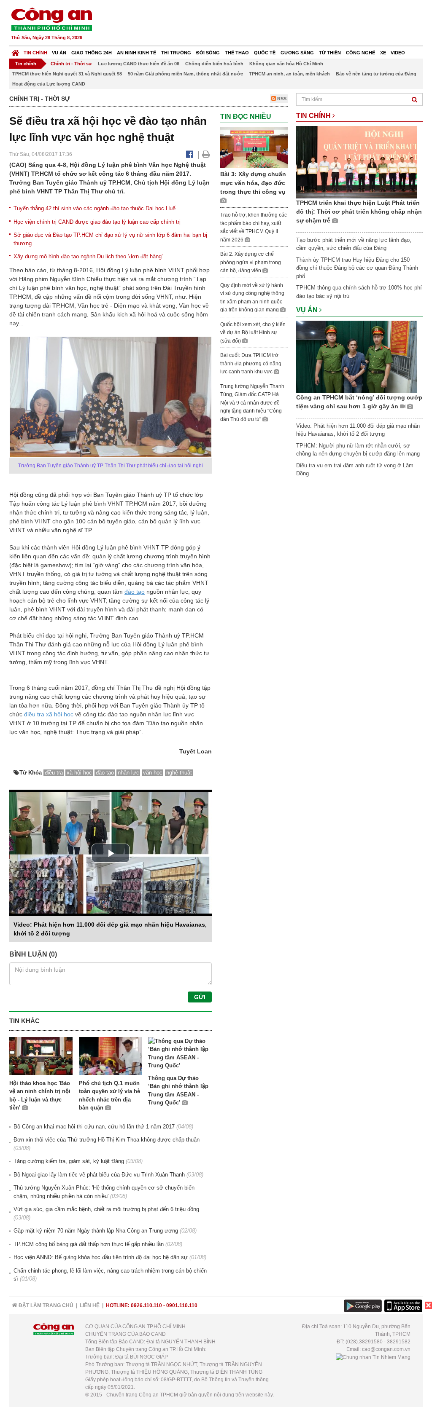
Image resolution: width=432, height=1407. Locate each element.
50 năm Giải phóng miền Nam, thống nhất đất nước (185, 73)
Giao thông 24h (91, 52)
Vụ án (59, 52)
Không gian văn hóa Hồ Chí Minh (286, 63)
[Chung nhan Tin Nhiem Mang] (373, 1357)
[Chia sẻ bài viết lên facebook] (189, 154)
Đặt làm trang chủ (45, 1305)
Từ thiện (330, 52)
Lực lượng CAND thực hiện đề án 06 (138, 63)
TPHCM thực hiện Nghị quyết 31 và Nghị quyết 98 (67, 73)
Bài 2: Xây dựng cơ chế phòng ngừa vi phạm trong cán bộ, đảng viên (250, 262)
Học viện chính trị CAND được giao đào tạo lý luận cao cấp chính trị (97, 222)
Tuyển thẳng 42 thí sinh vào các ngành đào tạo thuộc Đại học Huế (95, 208)
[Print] (206, 154)
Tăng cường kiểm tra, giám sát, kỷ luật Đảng (69, 1161)
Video (398, 52)
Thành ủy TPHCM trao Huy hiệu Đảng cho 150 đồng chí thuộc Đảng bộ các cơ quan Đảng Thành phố (357, 268)
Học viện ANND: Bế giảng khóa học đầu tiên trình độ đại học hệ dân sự (101, 1257)
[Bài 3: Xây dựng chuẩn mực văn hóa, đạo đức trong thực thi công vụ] (254, 147)
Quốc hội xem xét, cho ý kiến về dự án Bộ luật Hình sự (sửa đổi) (253, 333)
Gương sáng (297, 52)
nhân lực (128, 772)
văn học (152, 772)
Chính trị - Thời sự (71, 63)
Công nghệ (360, 52)
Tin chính (35, 52)
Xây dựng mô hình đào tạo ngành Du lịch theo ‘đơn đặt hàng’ (88, 256)
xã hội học (59, 714)
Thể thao (237, 52)
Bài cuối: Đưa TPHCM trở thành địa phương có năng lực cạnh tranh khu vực (250, 363)
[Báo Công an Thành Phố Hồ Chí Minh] (15, 51)
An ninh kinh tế (136, 52)
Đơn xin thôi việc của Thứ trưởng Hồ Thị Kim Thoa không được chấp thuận (107, 1139)
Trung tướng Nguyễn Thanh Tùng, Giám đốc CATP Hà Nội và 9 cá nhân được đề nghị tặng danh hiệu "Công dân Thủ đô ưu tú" (252, 402)
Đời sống (208, 52)
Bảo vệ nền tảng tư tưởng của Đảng (376, 73)
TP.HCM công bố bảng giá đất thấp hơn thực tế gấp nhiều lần (89, 1244)
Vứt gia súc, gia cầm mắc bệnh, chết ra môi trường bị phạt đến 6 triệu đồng (106, 1209)
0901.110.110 (181, 1305)
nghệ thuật (179, 772)
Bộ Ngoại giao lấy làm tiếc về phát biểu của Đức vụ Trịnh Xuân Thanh (99, 1174)
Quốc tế (264, 52)
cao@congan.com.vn (386, 1349)
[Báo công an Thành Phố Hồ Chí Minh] (51, 19)
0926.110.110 (146, 1305)
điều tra (34, 714)
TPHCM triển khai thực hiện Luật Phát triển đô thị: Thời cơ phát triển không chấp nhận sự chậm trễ (359, 211)
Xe (383, 52)
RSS (281, 98)
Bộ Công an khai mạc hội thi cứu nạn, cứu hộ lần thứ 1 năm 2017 (94, 1126)
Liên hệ (90, 1305)
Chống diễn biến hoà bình (214, 63)
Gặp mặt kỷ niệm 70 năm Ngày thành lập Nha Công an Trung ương (96, 1230)
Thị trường (176, 52)
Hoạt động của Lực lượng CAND (48, 83)
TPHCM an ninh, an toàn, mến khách (289, 73)
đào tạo (134, 591)
